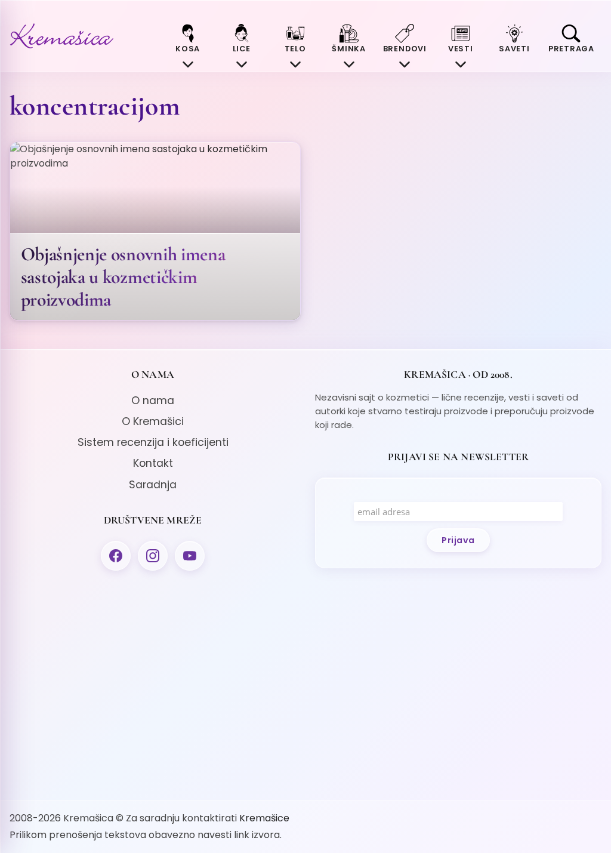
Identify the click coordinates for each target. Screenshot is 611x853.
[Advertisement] (153, 682)
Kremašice (264, 818)
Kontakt (153, 463)
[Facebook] (116, 556)
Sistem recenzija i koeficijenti (153, 442)
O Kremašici (153, 421)
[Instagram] (153, 556)
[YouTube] (190, 556)
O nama (152, 400)
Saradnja (153, 485)
